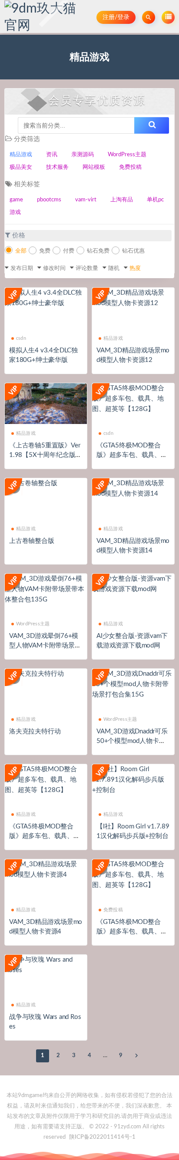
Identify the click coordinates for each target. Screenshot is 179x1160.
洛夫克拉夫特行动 (34, 731)
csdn (21, 338)
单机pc (155, 200)
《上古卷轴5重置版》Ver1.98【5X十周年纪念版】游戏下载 (45, 455)
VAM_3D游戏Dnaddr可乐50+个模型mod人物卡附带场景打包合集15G (132, 741)
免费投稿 (130, 167)
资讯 (51, 155)
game (16, 200)
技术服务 (57, 167)
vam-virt (85, 200)
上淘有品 (121, 200)
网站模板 (94, 167)
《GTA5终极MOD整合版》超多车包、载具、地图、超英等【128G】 (131, 455)
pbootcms (49, 200)
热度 (135, 268)
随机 (113, 268)
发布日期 (21, 268)
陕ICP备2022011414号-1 (102, 1137)
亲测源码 (82, 155)
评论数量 (87, 268)
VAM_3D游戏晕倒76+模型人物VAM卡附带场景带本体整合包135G (45, 645)
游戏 (15, 212)
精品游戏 (21, 155)
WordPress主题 (127, 155)
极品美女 (21, 167)
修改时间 (54, 268)
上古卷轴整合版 (31, 541)
